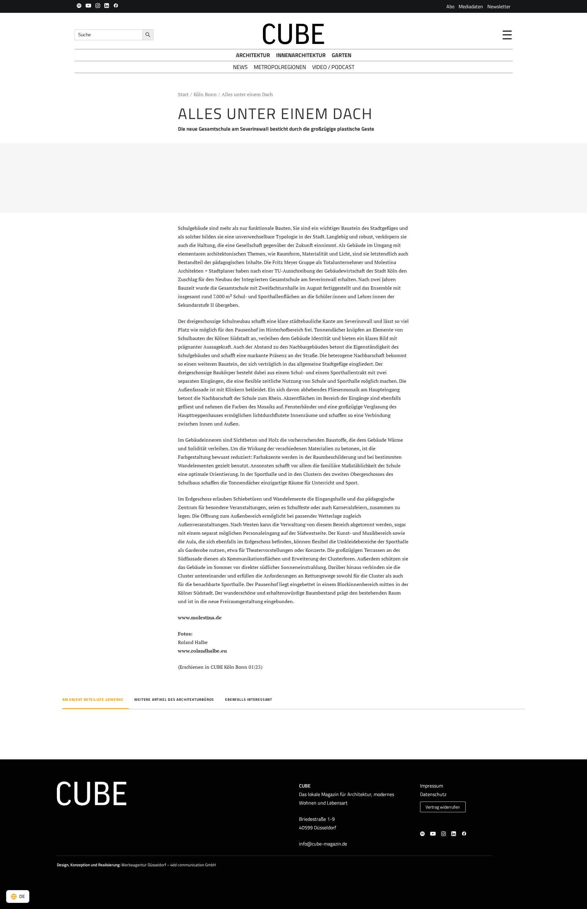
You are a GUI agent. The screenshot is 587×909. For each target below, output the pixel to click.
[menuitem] (450, 6)
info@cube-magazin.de (323, 843)
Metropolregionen (280, 67)
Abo (450, 6)
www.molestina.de (200, 617)
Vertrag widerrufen (443, 807)
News (240, 67)
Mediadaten (471, 6)
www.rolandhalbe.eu (202, 650)
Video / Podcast (333, 67)
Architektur (253, 55)
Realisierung (109, 865)
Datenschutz (433, 794)
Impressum (431, 785)
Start (183, 94)
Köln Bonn (205, 94)
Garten (341, 55)
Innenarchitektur (301, 55)
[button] (79, 5)
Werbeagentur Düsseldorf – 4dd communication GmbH (168, 865)
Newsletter (499, 6)
